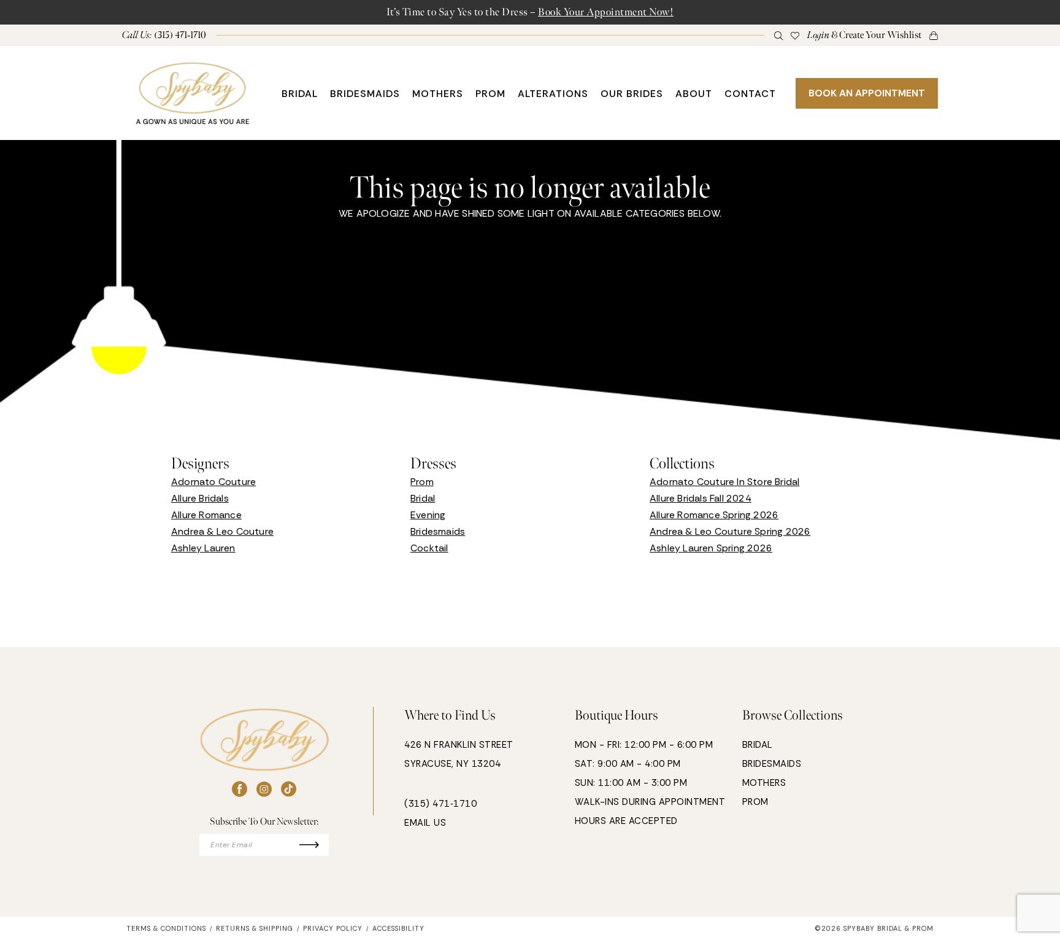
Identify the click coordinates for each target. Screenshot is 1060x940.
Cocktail (429, 548)
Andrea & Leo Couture (222, 531)
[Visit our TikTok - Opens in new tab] (288, 789)
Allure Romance (206, 514)
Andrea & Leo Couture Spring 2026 (730, 531)
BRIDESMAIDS (772, 764)
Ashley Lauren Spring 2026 (711, 548)
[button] (865, 35)
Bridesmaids (437, 531)
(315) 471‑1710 (440, 804)
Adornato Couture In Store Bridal (724, 481)
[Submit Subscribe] (314, 845)
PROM (755, 802)
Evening (427, 514)
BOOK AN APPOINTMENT (866, 93)
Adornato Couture (213, 481)
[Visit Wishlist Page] (795, 35)
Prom (422, 481)
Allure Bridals (200, 498)
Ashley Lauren (203, 548)
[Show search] (778, 35)
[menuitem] (164, 35)
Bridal (422, 498)
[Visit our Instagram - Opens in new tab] (264, 789)
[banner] (193, 93)
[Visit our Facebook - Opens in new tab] (239, 789)
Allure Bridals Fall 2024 (700, 498)
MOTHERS (764, 783)
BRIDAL (757, 745)
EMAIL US (425, 823)
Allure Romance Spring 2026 (714, 514)
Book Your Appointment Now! (606, 12)
